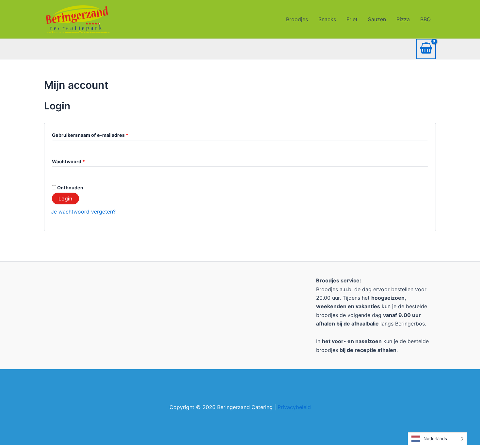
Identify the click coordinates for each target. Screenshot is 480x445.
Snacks (327, 19)
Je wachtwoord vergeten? (83, 211)
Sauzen (377, 19)
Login (65, 198)
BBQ (425, 19)
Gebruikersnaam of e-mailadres (98, 134)
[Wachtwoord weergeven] (422, 173)
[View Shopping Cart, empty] (426, 49)
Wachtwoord (77, 160)
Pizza (403, 19)
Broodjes (297, 19)
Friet (352, 19)
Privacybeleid (294, 407)
